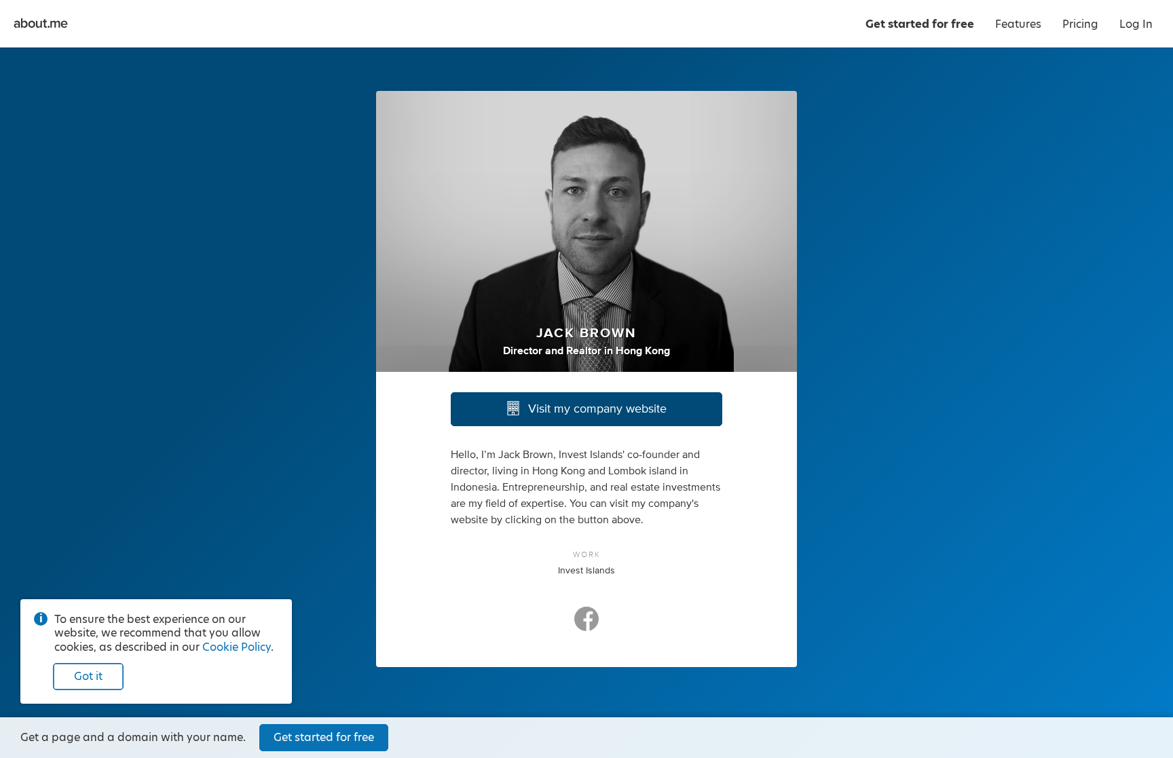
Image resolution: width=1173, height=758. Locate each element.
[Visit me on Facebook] (586, 625)
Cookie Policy (236, 647)
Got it (88, 676)
